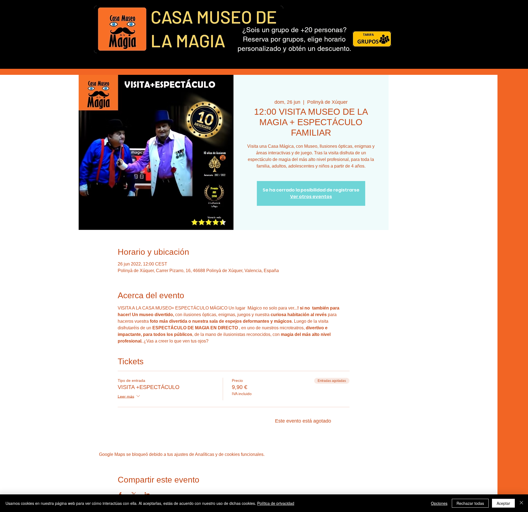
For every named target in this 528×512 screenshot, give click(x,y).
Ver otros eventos (311, 196)
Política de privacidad (275, 503)
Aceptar (503, 503)
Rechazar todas (470, 503)
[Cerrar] (521, 503)
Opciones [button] (439, 503)
